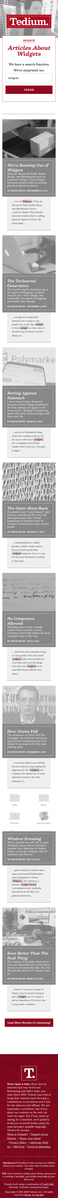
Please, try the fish (34, 1195)
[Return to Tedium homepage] (29, 21)
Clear (29, 90)
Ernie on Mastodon (39, 1147)
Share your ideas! (30, 1138)
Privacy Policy (18, 1142)
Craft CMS (47, 1184)
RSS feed (19, 1147)
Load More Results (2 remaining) (29, 1023)
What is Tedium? (17, 1134)
